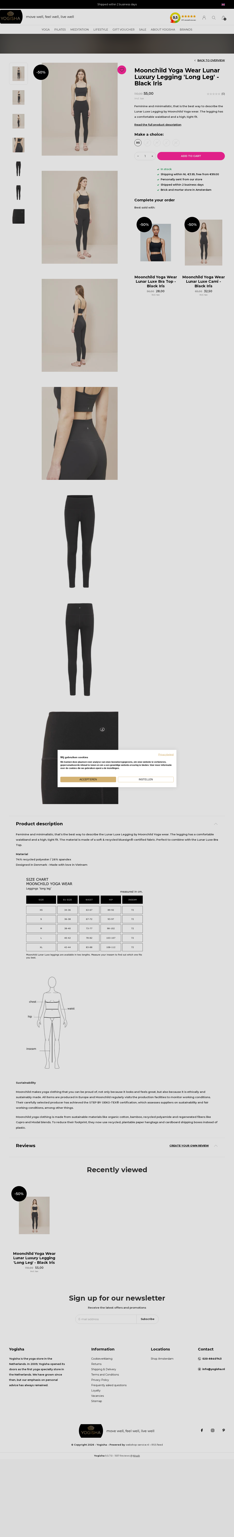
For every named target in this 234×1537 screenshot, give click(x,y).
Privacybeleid (166, 754)
